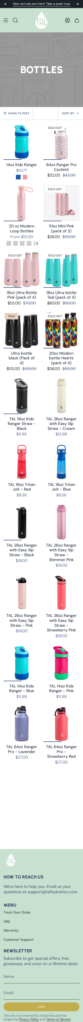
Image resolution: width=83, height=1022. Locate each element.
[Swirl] (15, 243)
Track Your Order (17, 912)
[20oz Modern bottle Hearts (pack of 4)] (61, 330)
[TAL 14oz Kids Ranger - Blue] (22, 663)
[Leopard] (22, 243)
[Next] (77, 4)
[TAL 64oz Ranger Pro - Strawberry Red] (61, 724)
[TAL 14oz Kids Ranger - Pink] (61, 663)
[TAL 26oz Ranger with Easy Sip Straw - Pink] (22, 592)
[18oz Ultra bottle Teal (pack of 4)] (61, 269)
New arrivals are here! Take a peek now (41, 4)
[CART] (76, 20)
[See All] (39, 243)
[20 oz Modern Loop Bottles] (22, 203)
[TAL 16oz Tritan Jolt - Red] (22, 461)
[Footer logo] (11, 860)
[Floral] (8, 243)
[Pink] (25, 177)
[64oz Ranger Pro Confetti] (61, 141)
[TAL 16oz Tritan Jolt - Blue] (61, 461)
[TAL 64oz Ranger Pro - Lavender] (22, 724)
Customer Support (18, 939)
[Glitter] (29, 243)
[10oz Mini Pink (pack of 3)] (61, 203)
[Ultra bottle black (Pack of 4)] (22, 330)
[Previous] (6, 4)
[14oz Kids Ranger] (22, 141)
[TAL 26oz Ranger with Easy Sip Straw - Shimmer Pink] (61, 522)
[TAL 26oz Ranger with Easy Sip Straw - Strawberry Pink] (61, 592)
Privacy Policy (29, 1019)
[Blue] (18, 177)
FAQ (7, 921)
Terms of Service (58, 1019)
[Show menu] (5, 20)
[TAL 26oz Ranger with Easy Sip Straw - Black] (22, 522)
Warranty (11, 930)
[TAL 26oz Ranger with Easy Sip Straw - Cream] (61, 395)
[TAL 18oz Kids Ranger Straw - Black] (22, 395)
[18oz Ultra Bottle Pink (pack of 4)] (22, 269)
